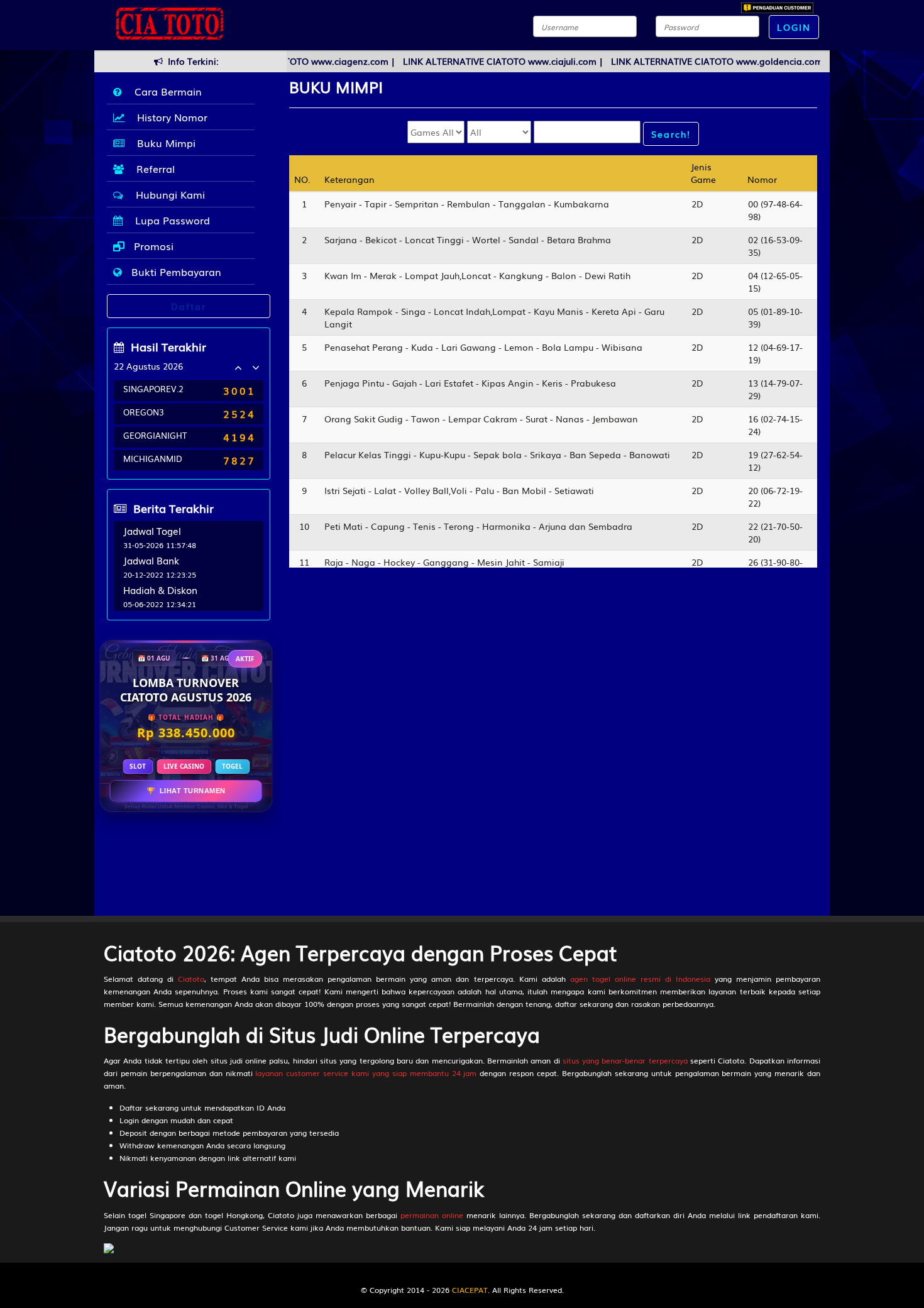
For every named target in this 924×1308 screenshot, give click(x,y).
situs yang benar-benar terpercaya (625, 1060)
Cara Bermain (165, 91)
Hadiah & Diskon (160, 589)
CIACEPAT (470, 1289)
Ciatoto (191, 978)
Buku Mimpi (163, 142)
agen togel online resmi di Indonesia (640, 978)
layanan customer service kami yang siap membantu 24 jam (365, 1073)
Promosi (152, 245)
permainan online (431, 1215)
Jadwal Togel (152, 530)
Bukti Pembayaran (174, 271)
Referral (152, 168)
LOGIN (794, 27)
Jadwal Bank (151, 560)
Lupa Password (169, 220)
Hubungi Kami (167, 194)
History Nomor (169, 116)
